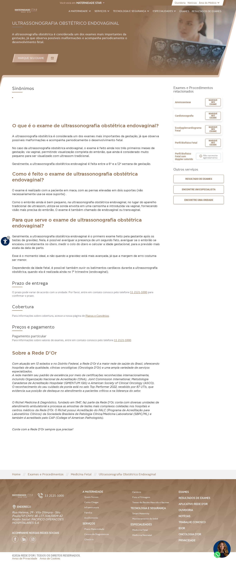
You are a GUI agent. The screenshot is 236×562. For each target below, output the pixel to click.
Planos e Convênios (97, 315)
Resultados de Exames (206, 11)
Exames (184, 11)
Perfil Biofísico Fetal (186, 142)
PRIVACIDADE (187, 540)
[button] (8, 237)
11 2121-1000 (138, 292)
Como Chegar (91, 502)
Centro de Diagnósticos (96, 534)
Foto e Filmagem (141, 497)
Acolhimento (91, 518)
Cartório (136, 492)
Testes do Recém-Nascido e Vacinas (150, 502)
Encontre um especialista (198, 189)
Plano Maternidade (94, 529)
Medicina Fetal (81, 474)
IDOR (182, 528)
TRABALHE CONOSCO (192, 522)
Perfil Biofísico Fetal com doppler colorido (184, 156)
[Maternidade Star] (26, 10)
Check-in (89, 539)
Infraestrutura (91, 507)
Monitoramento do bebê (145, 518)
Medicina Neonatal (142, 535)
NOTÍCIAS (184, 516)
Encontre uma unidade (198, 200)
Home (16, 474)
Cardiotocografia (184, 115)
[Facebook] (15, 539)
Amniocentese (183, 102)
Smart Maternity (140, 513)
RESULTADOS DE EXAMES (194, 497)
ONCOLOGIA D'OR (190, 534)
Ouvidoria (180, 2)
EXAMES (184, 491)
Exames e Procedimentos (46, 474)
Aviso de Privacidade (24, 558)
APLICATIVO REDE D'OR (193, 503)
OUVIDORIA (186, 510)
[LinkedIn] (24, 539)
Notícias (192, 2)
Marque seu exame (213, 102)
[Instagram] (33, 539)
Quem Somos (91, 497)
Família (88, 512)
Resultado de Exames (198, 178)
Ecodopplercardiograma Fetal (188, 129)
